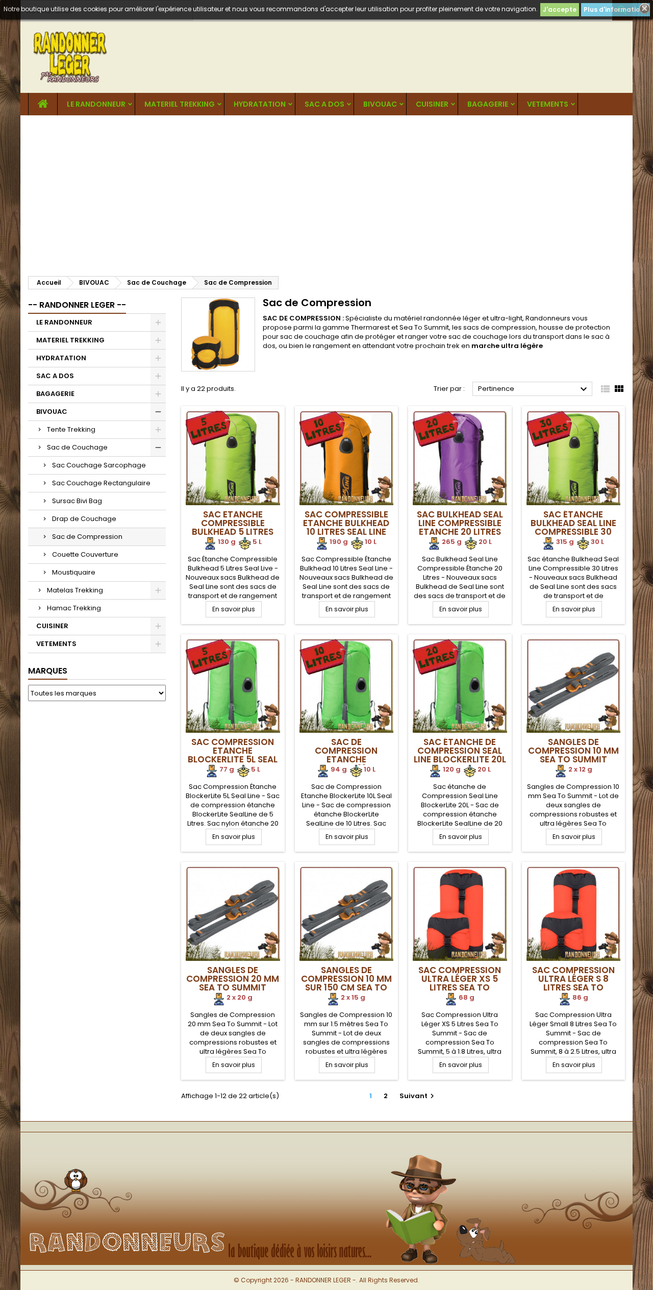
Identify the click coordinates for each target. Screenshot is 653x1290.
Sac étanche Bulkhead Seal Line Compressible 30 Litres (573, 527)
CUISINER (432, 104)
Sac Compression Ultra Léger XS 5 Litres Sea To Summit (459, 983)
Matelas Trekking (75, 590)
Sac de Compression (87, 536)
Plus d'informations (615, 9)
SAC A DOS (324, 104)
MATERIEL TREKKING (179, 104)
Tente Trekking (71, 429)
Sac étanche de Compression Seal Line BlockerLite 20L (460, 750)
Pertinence (534, 389)
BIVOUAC (380, 104)
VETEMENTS (547, 104)
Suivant (418, 1096)
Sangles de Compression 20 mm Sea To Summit (232, 979)
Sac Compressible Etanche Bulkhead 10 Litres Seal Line (346, 523)
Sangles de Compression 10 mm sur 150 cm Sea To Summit (346, 983)
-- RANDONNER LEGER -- (77, 305)
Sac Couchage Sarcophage (99, 465)
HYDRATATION (260, 104)
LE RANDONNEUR (96, 104)
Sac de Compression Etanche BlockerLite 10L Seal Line (346, 759)
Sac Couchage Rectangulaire (101, 483)
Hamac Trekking (74, 608)
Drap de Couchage (84, 519)
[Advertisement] (326, 191)
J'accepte (559, 9)
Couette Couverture (85, 554)
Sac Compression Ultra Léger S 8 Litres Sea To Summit (573, 983)
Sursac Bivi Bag (77, 501)
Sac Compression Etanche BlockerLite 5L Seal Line (233, 755)
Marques (47, 671)
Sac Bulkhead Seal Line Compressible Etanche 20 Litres (460, 523)
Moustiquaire (73, 572)
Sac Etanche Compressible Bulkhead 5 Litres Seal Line (232, 527)
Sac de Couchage (77, 447)
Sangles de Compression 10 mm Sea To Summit (573, 750)
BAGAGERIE (487, 104)
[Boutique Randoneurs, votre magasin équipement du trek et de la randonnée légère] (326, 1149)
